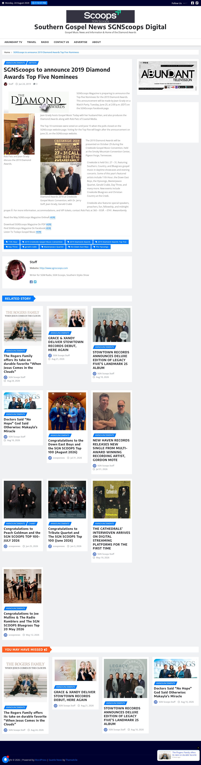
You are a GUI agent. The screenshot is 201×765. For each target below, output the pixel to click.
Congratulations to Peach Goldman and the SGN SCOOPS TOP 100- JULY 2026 (22, 534)
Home (7, 52)
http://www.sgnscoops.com (54, 268)
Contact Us (61, 42)
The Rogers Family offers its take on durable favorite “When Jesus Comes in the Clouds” (22, 363)
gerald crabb (31, 246)
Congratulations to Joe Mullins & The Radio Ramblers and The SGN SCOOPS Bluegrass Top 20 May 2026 (22, 621)
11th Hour (13, 242)
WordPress (40, 759)
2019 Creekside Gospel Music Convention (44, 242)
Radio (45, 42)
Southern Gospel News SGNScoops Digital (100, 27)
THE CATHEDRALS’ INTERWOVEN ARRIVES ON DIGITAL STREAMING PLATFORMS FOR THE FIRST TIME (111, 538)
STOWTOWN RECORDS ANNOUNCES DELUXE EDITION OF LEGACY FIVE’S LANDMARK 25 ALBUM (111, 360)
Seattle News (55, 759)
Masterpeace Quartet (53, 246)
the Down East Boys (80, 246)
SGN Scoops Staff (17, 377)
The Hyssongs (102, 246)
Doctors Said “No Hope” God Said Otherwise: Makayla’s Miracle (20, 425)
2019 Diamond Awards (80, 242)
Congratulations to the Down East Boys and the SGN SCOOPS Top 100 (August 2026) (65, 446)
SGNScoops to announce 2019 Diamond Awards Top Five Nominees (46, 52)
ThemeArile (71, 759)
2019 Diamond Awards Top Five (112, 242)
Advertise (80, 42)
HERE (52, 217)
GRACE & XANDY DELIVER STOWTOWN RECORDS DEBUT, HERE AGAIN (66, 344)
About (96, 42)
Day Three (13, 246)
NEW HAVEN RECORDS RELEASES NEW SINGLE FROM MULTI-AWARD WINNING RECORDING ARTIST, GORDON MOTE (111, 450)
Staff (11, 84)
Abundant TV (13, 42)
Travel (31, 42)
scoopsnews (59, 457)
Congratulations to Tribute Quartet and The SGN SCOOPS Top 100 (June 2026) (65, 534)
